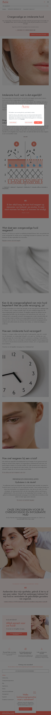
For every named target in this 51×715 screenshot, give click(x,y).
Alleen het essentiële (28, 122)
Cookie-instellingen (13, 122)
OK (38, 122)
